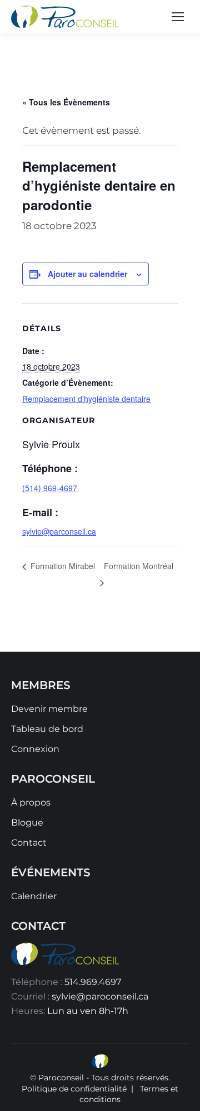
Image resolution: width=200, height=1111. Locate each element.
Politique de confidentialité (74, 1089)
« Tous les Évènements (66, 102)
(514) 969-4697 (49, 487)
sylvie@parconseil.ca (59, 531)
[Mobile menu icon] (178, 17)
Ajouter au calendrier (87, 273)
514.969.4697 (92, 982)
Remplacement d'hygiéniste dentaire (86, 398)
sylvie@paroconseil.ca (100, 996)
